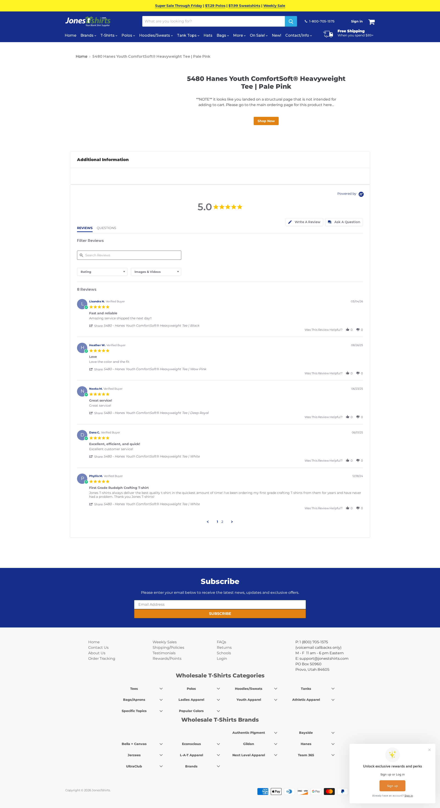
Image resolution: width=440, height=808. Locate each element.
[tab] (304, 222)
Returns (224, 647)
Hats (208, 35)
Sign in (357, 21)
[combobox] (102, 272)
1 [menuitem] (217, 522)
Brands (87, 35)
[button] (96, 326)
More (238, 35)
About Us (96, 653)
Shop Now (266, 121)
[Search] (291, 21)
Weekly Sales (165, 642)
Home (70, 35)
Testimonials (164, 653)
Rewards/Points (167, 658)
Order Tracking (101, 658)
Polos (127, 35)
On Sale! (258, 35)
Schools (224, 653)
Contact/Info (297, 35)
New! (276, 35)
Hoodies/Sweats (155, 35)
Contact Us (98, 647)
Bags (222, 35)
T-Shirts (108, 35)
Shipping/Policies (168, 647)
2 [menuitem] (222, 522)
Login (222, 658)
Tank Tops (187, 35)
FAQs (221, 642)
